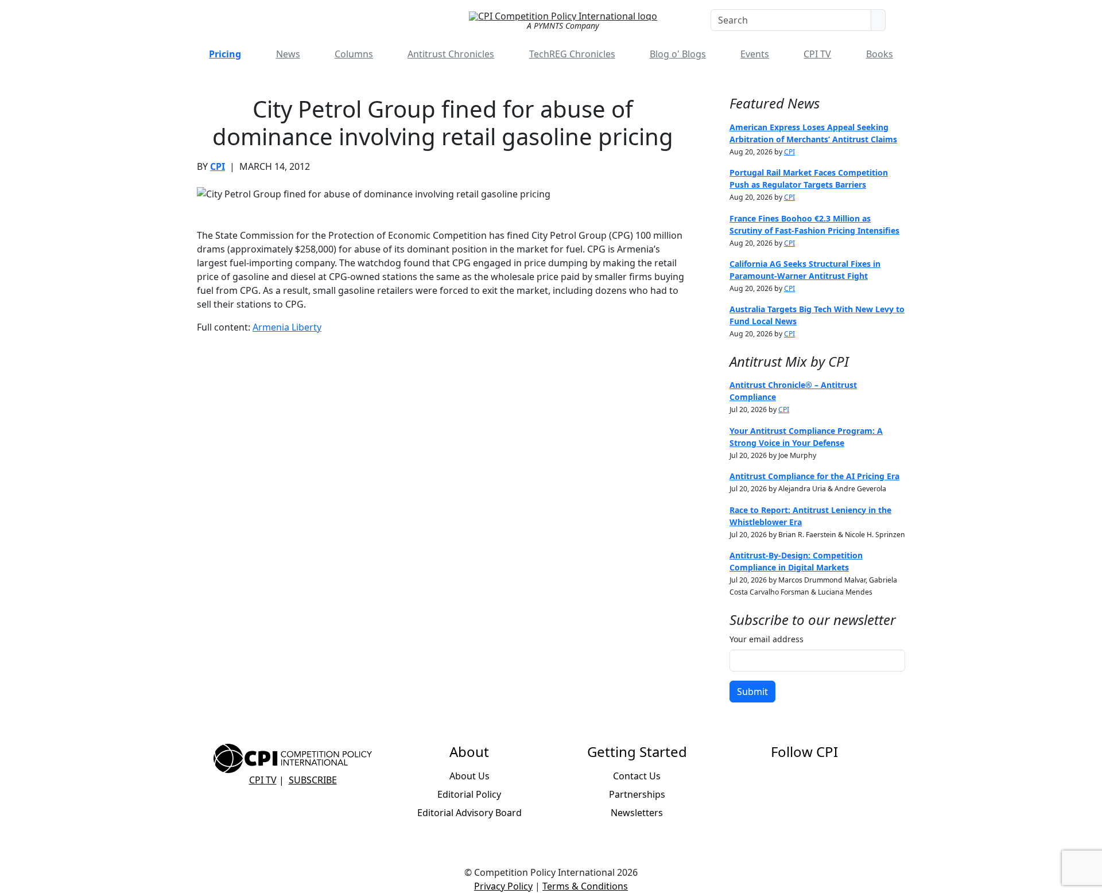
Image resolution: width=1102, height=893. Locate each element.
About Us (469, 776)
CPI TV (817, 54)
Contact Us (637, 776)
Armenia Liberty (287, 327)
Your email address (767, 639)
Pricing (225, 54)
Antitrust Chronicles (451, 54)
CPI (217, 166)
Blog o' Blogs (678, 54)
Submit (752, 691)
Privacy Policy (503, 886)
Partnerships (637, 794)
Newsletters (637, 812)
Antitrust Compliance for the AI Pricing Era (814, 476)
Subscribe (313, 780)
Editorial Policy (469, 794)
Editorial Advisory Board (469, 812)
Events (754, 54)
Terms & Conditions (585, 886)
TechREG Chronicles (572, 54)
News (288, 54)
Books (879, 54)
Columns (354, 54)
